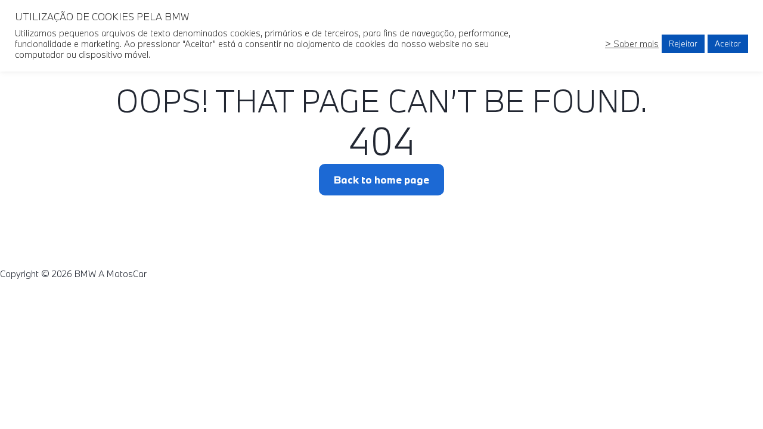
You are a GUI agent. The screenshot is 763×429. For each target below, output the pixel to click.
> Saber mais (632, 43)
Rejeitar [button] (683, 43)
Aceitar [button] (728, 43)
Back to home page (381, 179)
